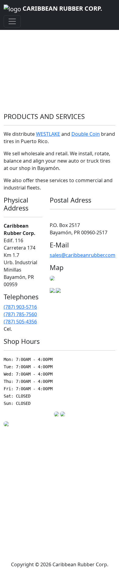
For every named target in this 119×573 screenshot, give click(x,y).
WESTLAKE (48, 134)
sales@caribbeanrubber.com (82, 255)
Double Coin (85, 134)
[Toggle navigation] (12, 21)
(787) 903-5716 (20, 307)
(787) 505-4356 (20, 321)
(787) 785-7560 (20, 314)
